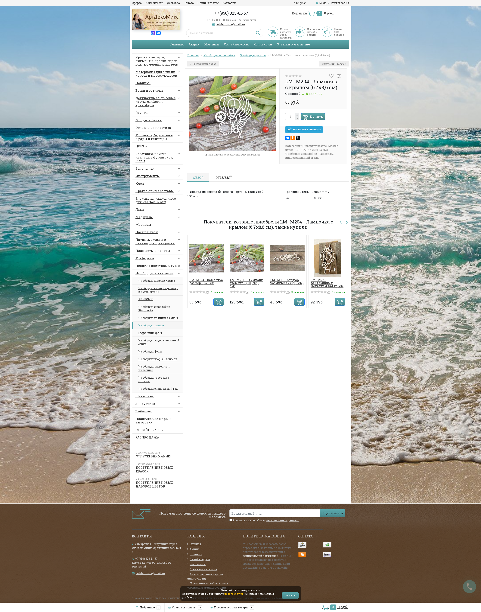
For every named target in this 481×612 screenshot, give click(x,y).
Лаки (139, 209)
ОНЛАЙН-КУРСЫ (149, 430)
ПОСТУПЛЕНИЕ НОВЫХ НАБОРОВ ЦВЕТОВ (154, 484)
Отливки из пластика (153, 127)
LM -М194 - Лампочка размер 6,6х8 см (197, 281)
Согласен (290, 595)
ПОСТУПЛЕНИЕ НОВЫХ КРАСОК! (154, 469)
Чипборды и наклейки (154, 273)
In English (300, 3)
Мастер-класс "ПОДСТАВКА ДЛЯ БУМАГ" (312, 148)
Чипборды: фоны (150, 351)
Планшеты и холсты (152, 250)
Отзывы (224, 177)
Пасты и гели (146, 232)
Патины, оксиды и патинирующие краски (155, 241)
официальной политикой (260, 556)
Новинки (211, 44)
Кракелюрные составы (154, 191)
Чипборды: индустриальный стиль (158, 342)
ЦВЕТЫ (141, 146)
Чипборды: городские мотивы (153, 379)
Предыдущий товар (204, 63)
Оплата (189, 3)
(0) (198, 292)
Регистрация (340, 3)
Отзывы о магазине (293, 44)
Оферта (137, 3)
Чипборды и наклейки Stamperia (154, 308)
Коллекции (262, 44)
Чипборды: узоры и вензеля (157, 359)
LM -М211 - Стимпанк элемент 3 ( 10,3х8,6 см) (237, 283)
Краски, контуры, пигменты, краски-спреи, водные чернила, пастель (156, 60)
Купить (316, 116)
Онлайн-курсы (236, 44)
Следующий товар (333, 63)
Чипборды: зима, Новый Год (158, 388)
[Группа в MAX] (153, 33)
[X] (298, 138)
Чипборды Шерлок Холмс (156, 280)
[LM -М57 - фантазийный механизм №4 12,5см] (319, 258)
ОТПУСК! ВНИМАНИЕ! (153, 456)
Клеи (139, 183)
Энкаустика (145, 403)
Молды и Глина (148, 120)
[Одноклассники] (292, 138)
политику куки (233, 593)
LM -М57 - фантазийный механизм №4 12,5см (318, 283)
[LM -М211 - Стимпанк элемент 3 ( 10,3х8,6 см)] (238, 258)
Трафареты (144, 258)
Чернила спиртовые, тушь (157, 265)
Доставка (173, 3)
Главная (177, 44)
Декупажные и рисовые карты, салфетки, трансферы (155, 101)
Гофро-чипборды (150, 333)
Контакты (229, 3)
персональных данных (282, 520)
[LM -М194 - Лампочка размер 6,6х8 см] (198, 258)
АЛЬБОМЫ (145, 299)
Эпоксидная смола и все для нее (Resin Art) (155, 200)
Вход (322, 3)
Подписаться (332, 513)
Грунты (141, 112)
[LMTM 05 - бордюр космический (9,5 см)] (278, 258)
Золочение (144, 168)
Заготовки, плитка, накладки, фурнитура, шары (154, 157)
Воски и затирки (149, 90)
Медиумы (144, 217)
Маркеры (143, 224)
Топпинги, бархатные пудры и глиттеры (153, 137)
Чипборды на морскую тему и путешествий (158, 290)
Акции (194, 44)
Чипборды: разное (151, 325)
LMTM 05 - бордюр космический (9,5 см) (278, 281)
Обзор (198, 178)
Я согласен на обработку (265, 520)
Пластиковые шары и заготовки (153, 420)
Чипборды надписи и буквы (158, 318)
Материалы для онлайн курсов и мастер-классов (156, 74)
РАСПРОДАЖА (147, 437)
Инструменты (147, 176)
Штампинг (144, 396)
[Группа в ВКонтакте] (158, 33)
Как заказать (154, 3)
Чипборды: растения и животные (154, 368)
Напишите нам (208, 3)
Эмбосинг (143, 411)
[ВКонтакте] (287, 138)
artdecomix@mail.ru (230, 24)
